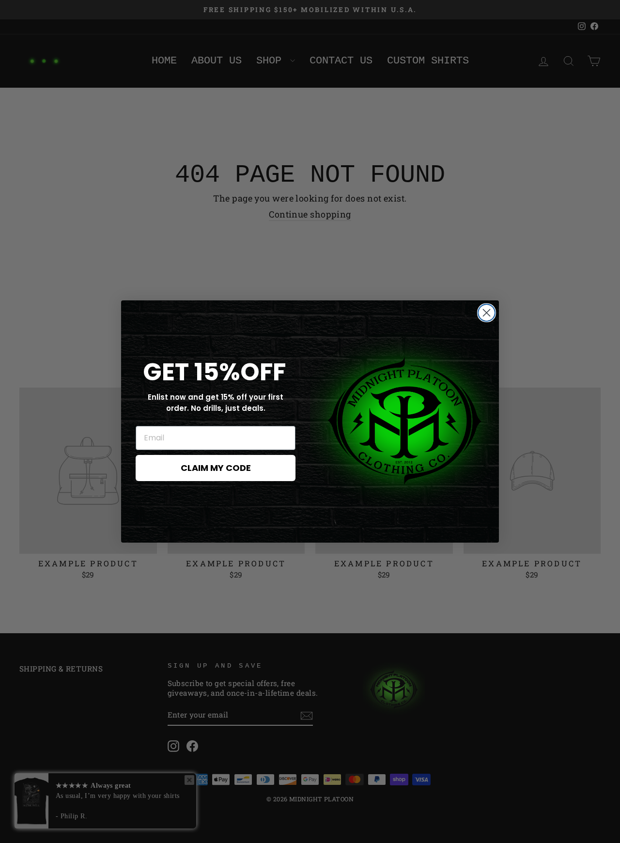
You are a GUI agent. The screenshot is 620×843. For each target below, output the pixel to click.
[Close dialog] (486, 312)
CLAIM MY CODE (216, 468)
